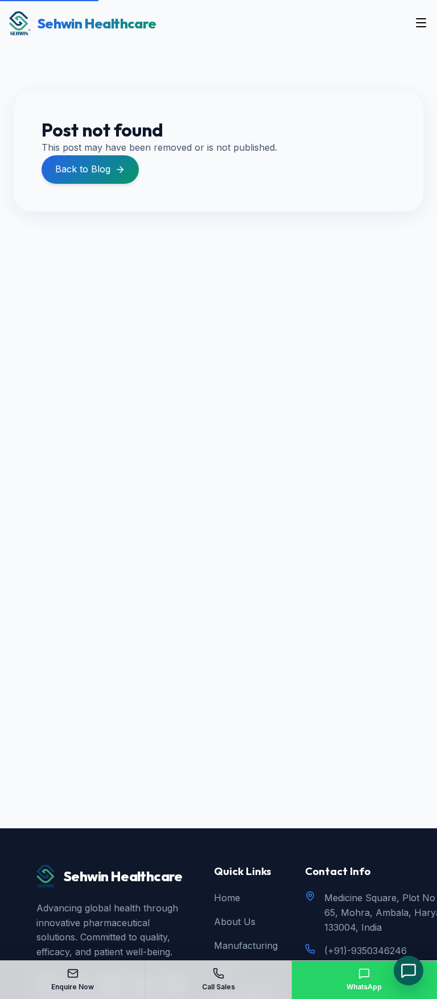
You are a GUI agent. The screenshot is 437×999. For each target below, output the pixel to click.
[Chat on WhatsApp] (408, 970)
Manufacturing (246, 945)
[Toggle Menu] (421, 23)
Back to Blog (82, 169)
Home (227, 897)
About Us (234, 921)
